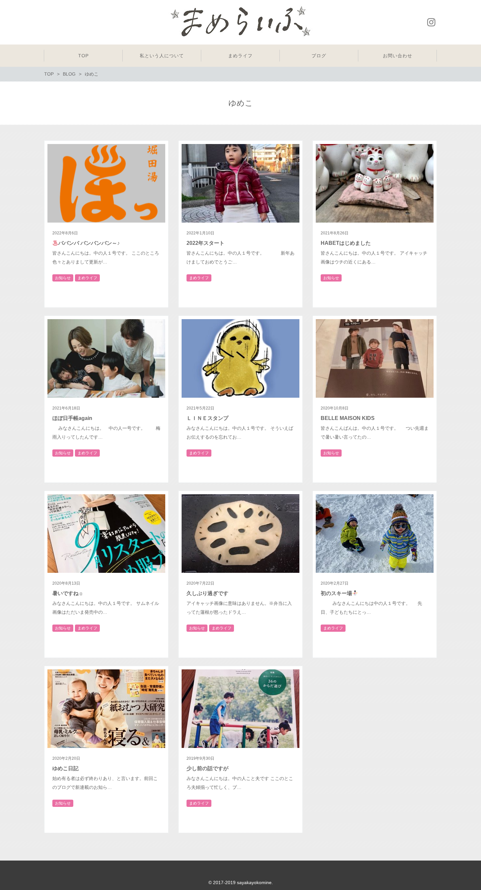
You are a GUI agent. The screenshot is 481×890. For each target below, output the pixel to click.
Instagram (431, 22)
